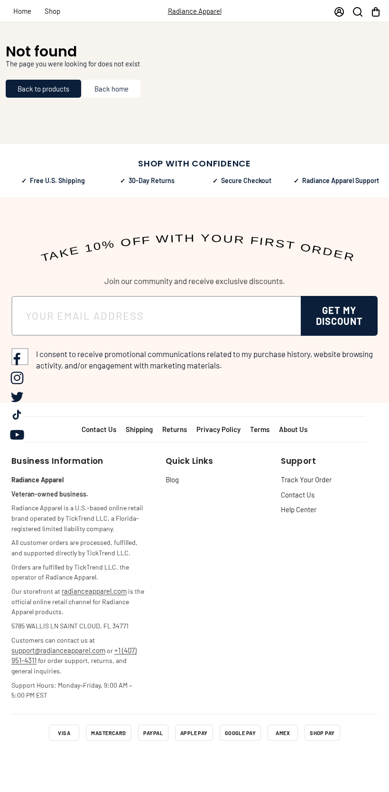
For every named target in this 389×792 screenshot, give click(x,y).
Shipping (139, 429)
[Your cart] (375, 11)
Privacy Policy (218, 429)
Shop (52, 11)
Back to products (43, 88)
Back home (111, 88)
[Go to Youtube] (245, 760)
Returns (174, 429)
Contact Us (99, 429)
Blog (172, 479)
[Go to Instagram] (168, 760)
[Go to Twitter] (194, 760)
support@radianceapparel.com (58, 650)
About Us (293, 429)
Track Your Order (306, 479)
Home (22, 11)
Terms (259, 429)
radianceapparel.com (94, 591)
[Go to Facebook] (143, 760)
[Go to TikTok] (220, 760)
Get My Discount (339, 315)
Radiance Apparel (195, 11)
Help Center (298, 509)
